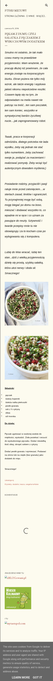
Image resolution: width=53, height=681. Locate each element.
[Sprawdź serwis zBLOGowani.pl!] (15, 578)
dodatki (16, 484)
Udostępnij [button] (9, 480)
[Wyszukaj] (46, 5)
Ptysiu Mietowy (15, 10)
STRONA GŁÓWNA (15, 16)
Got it (37, 677)
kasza (22, 484)
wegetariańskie (32, 484)
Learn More (21, 677)
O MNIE (30, 16)
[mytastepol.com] (15, 623)
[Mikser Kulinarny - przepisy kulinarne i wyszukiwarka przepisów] (18, 608)
